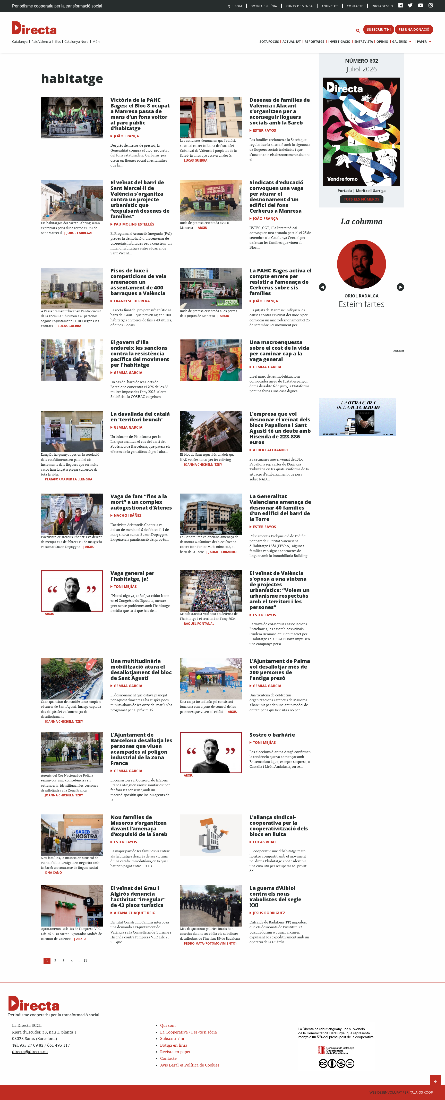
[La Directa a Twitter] (410, 6)
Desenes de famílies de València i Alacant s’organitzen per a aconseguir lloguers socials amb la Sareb (280, 111)
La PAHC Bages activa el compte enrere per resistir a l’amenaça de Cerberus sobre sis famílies (280, 282)
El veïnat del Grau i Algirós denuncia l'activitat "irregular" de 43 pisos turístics (138, 897)
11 (85, 961)
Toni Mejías (125, 586)
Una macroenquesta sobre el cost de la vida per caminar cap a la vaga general (279, 351)
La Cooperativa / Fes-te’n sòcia (188, 1032)
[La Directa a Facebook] (400, 6)
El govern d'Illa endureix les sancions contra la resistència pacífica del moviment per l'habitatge (139, 353)
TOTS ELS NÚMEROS (361, 199)
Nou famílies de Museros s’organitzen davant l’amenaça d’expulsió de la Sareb (138, 826)
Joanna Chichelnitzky (203, 464)
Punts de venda (299, 5)
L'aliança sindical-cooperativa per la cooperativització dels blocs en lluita (279, 826)
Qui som (168, 1025)
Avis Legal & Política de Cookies (189, 1065)
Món (96, 41)
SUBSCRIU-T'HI (379, 29)
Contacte (355, 5)
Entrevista (363, 41)
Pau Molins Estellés (134, 224)
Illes (58, 41)
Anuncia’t (330, 5)
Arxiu (202, 228)
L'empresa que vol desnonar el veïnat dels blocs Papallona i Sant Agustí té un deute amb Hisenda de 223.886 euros (280, 428)
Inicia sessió (382, 5)
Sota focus (269, 41)
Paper (422, 41)
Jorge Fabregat (79, 233)
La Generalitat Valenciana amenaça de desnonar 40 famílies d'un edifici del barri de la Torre (280, 507)
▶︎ (401, 287)
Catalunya (20, 41)
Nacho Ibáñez (127, 515)
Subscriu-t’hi (172, 1038)
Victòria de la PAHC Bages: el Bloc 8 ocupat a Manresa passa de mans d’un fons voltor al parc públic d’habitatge (140, 114)
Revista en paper (175, 1051)
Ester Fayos (264, 130)
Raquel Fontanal (199, 624)
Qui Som (235, 6)
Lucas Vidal (265, 841)
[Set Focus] (358, 31)
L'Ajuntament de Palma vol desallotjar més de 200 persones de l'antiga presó (280, 669)
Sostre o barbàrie (272, 734)
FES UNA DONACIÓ (414, 29)
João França (126, 136)
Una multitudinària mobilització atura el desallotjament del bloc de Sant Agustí (141, 669)
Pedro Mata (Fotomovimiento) (210, 943)
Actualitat (292, 41)
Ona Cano (53, 872)
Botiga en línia (264, 5)
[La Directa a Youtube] (421, 6)
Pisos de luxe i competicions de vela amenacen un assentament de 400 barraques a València (138, 282)
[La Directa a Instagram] (431, 6)
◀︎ (323, 287)
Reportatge (314, 41)
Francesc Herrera (132, 300)
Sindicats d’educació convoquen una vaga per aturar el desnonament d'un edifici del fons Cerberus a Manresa (276, 196)
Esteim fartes (361, 303)
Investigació (339, 41)
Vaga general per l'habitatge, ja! (132, 576)
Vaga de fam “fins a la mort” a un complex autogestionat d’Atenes (141, 502)
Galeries (399, 41)
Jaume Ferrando (223, 552)
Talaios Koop (401, 1092)
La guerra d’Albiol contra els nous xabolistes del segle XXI (275, 897)
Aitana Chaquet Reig (134, 912)
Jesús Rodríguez (269, 912)
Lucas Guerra (195, 160)
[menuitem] (20, 41)
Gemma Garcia (128, 372)
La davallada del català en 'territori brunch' (140, 416)
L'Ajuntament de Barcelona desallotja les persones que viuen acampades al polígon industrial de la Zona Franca (141, 748)
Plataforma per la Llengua (68, 479)
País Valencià (41, 41)
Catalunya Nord (76, 41)
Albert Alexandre (271, 449)
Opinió (382, 41)
